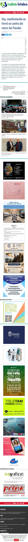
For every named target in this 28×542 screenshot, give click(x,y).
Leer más (21, 540)
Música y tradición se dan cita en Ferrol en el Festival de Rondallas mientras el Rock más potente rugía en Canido (13, 115)
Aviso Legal (2, 528)
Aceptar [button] (16, 540)
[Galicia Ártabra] (14, 4)
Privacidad (7, 528)
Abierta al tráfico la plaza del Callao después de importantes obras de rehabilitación (18, 92)
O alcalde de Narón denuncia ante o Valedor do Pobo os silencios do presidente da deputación (9, 87)
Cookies (11, 528)
